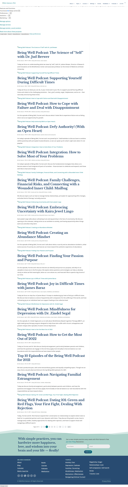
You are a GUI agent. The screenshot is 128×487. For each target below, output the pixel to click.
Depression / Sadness (72, 465)
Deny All (9, 34)
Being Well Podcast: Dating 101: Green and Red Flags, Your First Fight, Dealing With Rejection (50, 404)
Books (43, 463)
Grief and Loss (43, 86)
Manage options (5, 21)
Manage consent (4, 486)
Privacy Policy (106, 481)
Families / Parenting (72, 468)
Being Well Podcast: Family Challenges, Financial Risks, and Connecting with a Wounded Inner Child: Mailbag (48, 184)
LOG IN (121, 3)
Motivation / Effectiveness (74, 474)
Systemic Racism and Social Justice (48, 134)
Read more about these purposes (11, 31)
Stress (91, 471)
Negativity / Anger (95, 462)
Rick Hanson (21, 60)
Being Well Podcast (36, 60)
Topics (77, 3)
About (71, 3)
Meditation (105, 3)
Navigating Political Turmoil (75, 477)
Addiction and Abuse (36, 111)
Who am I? (42, 263)
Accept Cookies (4, 34)
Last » (69, 426)
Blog (18, 465)
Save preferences (25, 34)
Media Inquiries (22, 471)
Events (99, 3)
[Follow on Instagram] (22, 475)
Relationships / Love (96, 465)
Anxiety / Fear (70, 462)
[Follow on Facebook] (18, 475)
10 (60, 426)
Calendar (20, 468)
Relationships (48, 382)
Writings (92, 3)
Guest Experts (44, 60)
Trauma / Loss (94, 474)
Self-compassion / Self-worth (99, 468)
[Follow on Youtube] (34, 475)
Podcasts (114, 3)
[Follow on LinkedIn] (31, 475)
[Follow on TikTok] (25, 475)
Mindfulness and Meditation (53, 291)
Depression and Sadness (45, 317)
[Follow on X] (28, 475)
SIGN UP (88, 452)
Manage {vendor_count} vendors (10, 28)
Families (50, 192)
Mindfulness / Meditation (74, 471)
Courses (85, 3)
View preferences (16, 34)
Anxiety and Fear (34, 192)
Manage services (5, 25)
